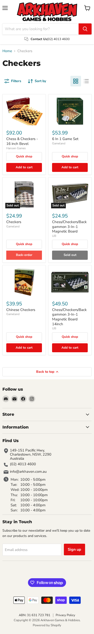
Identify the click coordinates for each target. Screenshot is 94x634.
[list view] (86, 81)
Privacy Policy (65, 615)
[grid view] (75, 81)
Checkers (13, 221)
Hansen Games (16, 148)
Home (7, 51)
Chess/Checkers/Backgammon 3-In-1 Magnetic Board (69, 226)
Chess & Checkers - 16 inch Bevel (22, 141)
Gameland (58, 143)
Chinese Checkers (20, 309)
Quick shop (24, 156)
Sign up (74, 549)
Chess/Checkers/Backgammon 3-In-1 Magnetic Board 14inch (69, 316)
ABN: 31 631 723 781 (34, 615)
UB (54, 236)
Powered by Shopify (47, 625)
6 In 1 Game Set (65, 138)
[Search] (85, 29)
